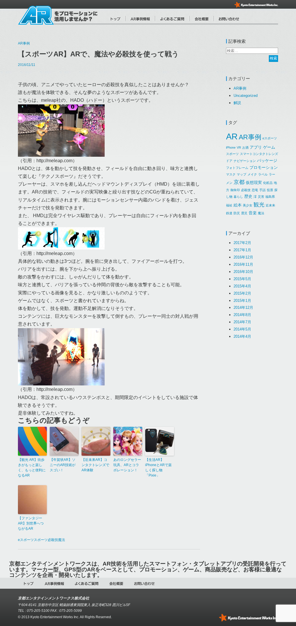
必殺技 (53, 540)
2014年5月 (242, 329)
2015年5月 (242, 279)
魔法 (61, 540)
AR (232, 136)
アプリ (256, 147)
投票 (270, 190)
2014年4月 (242, 336)
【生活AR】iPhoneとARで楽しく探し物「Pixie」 (158, 467)
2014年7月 (242, 322)
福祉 (229, 205)
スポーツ (41, 540)
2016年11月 (243, 264)
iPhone (231, 147)
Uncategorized (246, 95)
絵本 (238, 205)
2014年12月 (243, 307)
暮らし (238, 196)
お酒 (245, 147)
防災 (237, 213)
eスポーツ (26, 540)
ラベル (263, 174)
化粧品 (268, 182)
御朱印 (235, 190)
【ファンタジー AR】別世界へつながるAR (31, 523)
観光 (259, 205)
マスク (231, 174)
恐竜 (255, 190)
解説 (237, 103)
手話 (262, 190)
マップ (241, 174)
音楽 (253, 212)
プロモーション (263, 167)
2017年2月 (242, 243)
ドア (229, 160)
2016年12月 (243, 257)
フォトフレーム (237, 167)
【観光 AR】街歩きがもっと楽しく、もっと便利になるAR (32, 467)
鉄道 (229, 213)
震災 (244, 213)
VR (239, 147)
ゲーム (269, 147)
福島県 (270, 196)
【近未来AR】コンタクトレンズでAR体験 (95, 465)
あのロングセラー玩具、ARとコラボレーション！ (127, 465)
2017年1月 (242, 250)
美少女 (247, 205)
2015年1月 (242, 300)
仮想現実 (254, 182)
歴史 (248, 196)
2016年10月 (243, 271)
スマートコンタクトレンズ (259, 154)
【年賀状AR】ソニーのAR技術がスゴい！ (62, 465)
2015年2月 (242, 293)
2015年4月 (242, 286)
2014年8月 (242, 315)
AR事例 (24, 43)
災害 (261, 196)
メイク (252, 174)
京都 (239, 182)
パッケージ (267, 160)
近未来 (270, 205)
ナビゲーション (245, 160)
